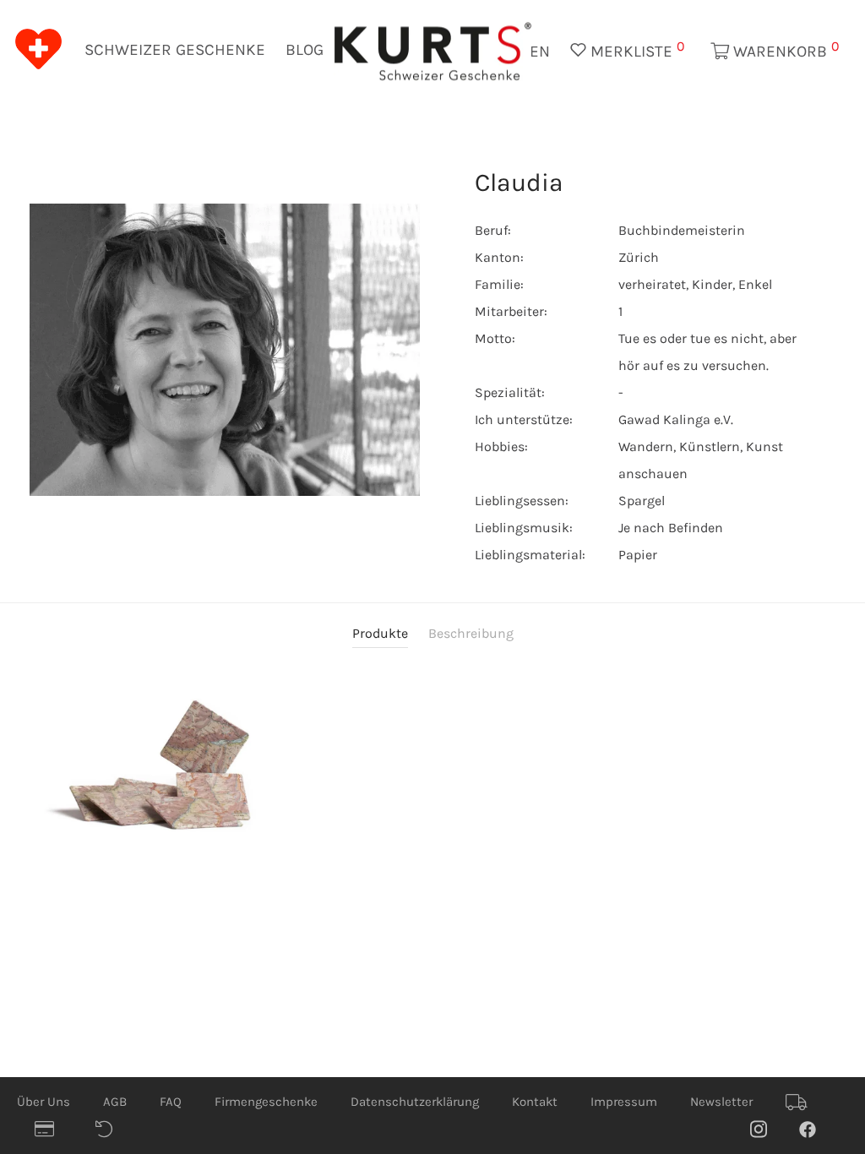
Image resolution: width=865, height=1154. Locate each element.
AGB (115, 1101)
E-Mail (198, 189)
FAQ (171, 1101)
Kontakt (535, 1101)
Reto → (810, 137)
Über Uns (43, 1101)
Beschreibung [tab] (471, 633)
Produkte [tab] (380, 633)
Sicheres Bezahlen (51, 1129)
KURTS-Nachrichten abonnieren (285, 294)
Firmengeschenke (266, 1101)
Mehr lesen (238, 814)
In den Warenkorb (274, 814)
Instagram (767, 1129)
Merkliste (635, 49)
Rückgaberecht (112, 1129)
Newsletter (721, 1101)
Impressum (623, 1101)
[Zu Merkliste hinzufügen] (274, 841)
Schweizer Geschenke (174, 50)
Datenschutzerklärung (415, 1101)
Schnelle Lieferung (802, 1102)
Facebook (816, 1128)
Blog (305, 50)
